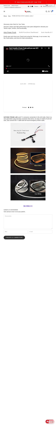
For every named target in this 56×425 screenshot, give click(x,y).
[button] (50, 5)
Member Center (7, 5)
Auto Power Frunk (10, 32)
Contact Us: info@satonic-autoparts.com (12, 7)
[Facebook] (28, 6)
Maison (5, 15)
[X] (31, 107)
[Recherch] (46, 11)
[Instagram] (30, 6)
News (9, 15)
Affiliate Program (14, 5)
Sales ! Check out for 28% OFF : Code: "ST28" (29, 2)
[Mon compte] (49, 11)
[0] (51, 11)
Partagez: (24, 107)
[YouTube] (32, 6)
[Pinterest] (33, 107)
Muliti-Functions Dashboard (28, 32)
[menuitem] (7, 5)
